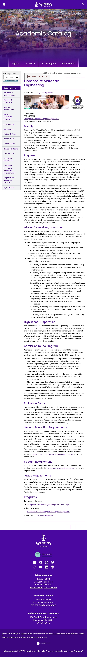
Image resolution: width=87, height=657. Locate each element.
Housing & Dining (11, 149)
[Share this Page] (73, 80)
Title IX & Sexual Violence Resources (60, 634)
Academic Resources (8, 159)
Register (16, 63)
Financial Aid (9, 139)
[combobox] (64, 73)
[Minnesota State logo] (43, 643)
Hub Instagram (49, 63)
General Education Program (8, 116)
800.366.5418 (50, 605)
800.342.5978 (50, 587)
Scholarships (9, 143)
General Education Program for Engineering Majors (53, 454)
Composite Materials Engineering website (41, 119)
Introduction (9, 124)
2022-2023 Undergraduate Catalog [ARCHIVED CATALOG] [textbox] (62, 73)
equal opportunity (26, 634)
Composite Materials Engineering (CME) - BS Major (48, 504)
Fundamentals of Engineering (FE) (61, 468)
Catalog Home (10, 88)
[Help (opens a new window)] (83, 80)
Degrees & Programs (8, 101)
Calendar (30, 63)
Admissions (8, 129)
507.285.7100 (37, 605)
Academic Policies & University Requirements (9, 169)
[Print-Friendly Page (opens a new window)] (78, 80)
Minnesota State (41, 637)
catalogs (10, 651)
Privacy (75, 634)
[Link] (36, 562)
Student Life (9, 153)
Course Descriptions (9, 108)
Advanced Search (10, 80)
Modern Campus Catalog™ (70, 651)
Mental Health (68, 63)
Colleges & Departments (9, 94)
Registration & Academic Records (10, 180)
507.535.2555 (43, 623)
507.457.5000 (36, 587)
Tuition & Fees (10, 134)
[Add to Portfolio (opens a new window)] (68, 80)
